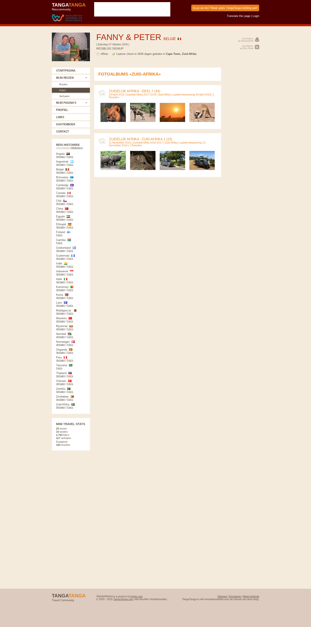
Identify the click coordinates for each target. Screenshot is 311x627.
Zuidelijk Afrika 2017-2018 (141, 94)
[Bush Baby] (143, 169)
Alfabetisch (77, 147)
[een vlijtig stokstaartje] (202, 121)
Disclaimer (235, 596)
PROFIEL (62, 110)
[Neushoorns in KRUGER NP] (113, 169)
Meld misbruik (251, 596)
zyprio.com (136, 596)
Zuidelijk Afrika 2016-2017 (148, 142)
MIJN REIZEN (65, 77)
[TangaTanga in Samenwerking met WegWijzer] (67, 18)
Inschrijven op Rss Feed (246, 47)
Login (256, 16)
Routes (63, 84)
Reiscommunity (69, 6)
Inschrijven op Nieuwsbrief (245, 39)
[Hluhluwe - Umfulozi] (202, 169)
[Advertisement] (242, 131)
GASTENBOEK (65, 124)
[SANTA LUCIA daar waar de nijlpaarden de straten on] (172, 169)
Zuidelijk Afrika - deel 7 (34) (134, 91)
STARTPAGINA (65, 70)
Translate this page (238, 16)
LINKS (60, 117)
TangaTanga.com (123, 599)
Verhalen (64, 96)
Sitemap (222, 596)
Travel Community (69, 597)
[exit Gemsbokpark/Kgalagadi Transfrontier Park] (172, 121)
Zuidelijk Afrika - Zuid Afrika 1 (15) (140, 139)
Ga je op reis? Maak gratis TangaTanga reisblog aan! (225, 8)
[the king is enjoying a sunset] (113, 121)
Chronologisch (63, 147)
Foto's (62, 90)
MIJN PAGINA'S (66, 102)
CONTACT (62, 131)
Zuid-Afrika (164, 94)
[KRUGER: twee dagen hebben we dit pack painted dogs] (143, 121)
